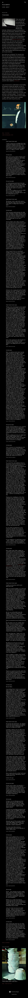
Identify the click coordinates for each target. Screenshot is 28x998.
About (7, 7)
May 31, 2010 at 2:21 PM (10, 301)
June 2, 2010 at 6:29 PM (10, 779)
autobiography (8, 134)
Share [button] (3, 133)
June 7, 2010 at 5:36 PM (10, 831)
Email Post (7, 133)
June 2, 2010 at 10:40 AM (10, 544)
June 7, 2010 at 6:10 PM (10, 885)
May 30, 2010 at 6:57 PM (10, 151)
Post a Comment (6, 942)
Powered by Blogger (15, 991)
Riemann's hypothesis (17, 39)
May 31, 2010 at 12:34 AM (10, 177)
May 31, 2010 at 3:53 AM (10, 195)
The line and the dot (9, 981)
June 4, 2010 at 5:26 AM (10, 795)
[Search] (25, 2)
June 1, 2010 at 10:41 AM (10, 346)
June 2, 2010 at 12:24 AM (10, 441)
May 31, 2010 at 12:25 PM (10, 206)
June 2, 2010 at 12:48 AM (10, 457)
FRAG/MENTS (6, 4)
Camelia (8, 154)
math (12, 134)
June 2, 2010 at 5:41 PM (10, 681)
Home (3, 7)
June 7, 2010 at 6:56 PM (10, 939)
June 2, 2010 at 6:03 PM (10, 718)
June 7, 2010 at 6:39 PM (10, 918)
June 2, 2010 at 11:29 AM (10, 579)
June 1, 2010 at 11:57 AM (10, 421)
